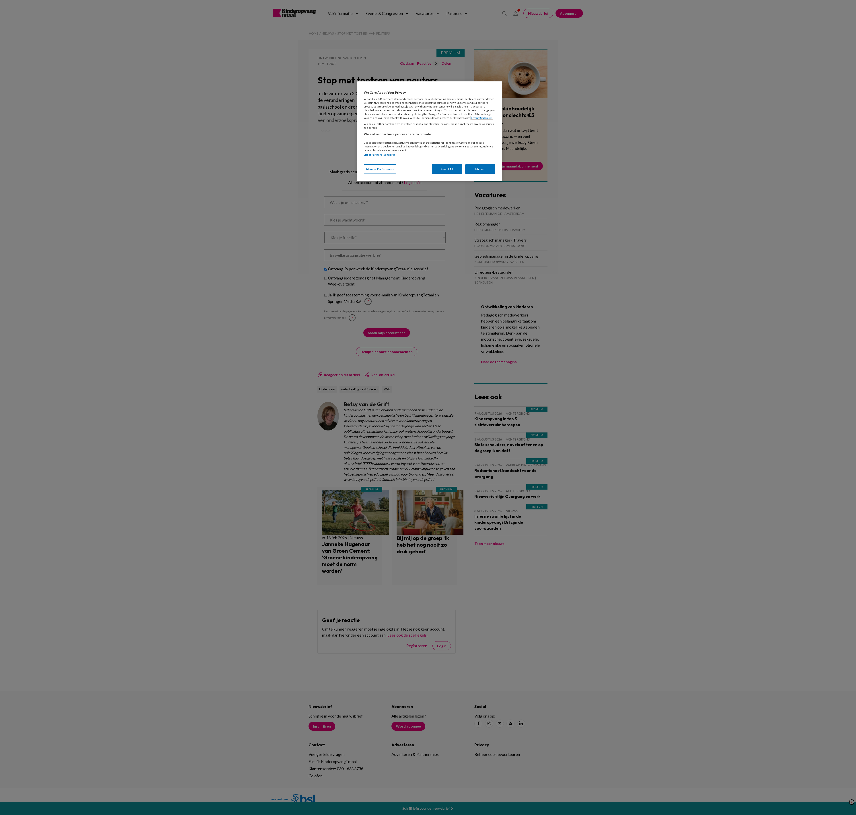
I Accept (480, 169)
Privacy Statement (481, 117)
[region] (429, 131)
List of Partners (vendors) (379, 154)
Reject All (447, 169)
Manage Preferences (380, 169)
